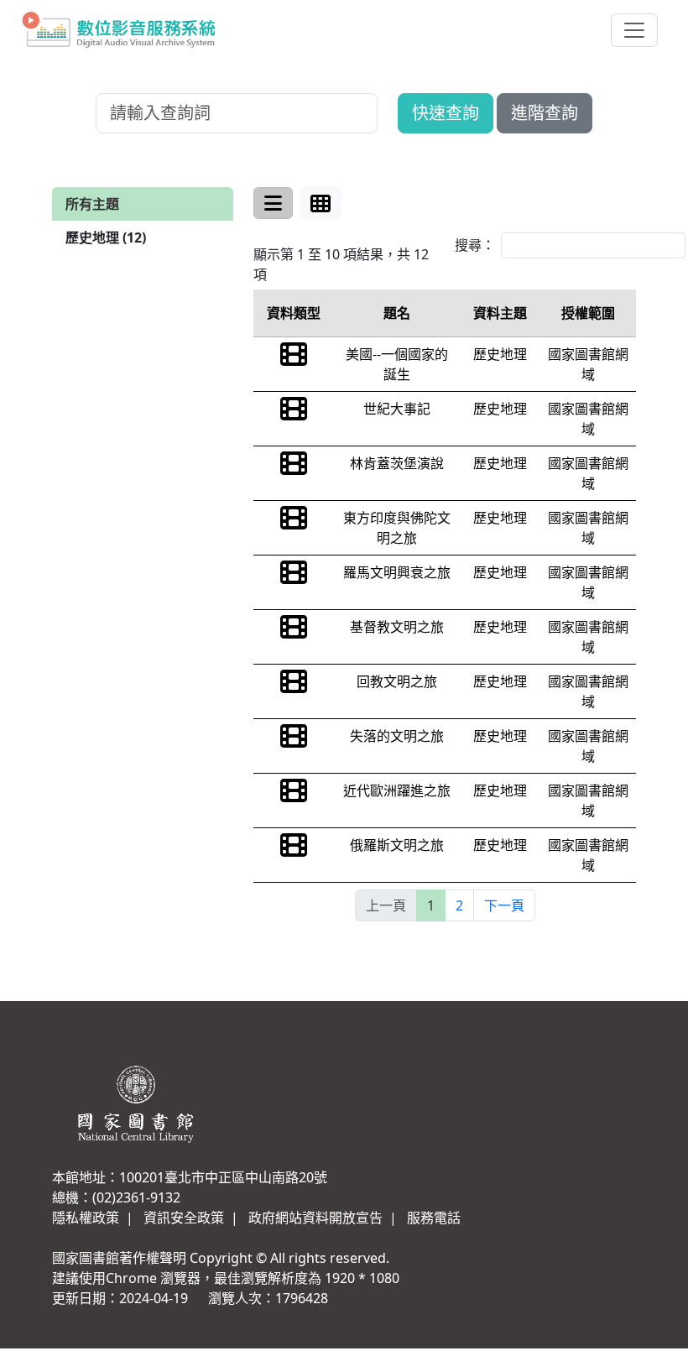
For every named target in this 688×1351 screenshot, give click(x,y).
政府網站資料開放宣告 (315, 1217)
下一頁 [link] (504, 905)
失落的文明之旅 (397, 736)
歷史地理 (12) (105, 237)
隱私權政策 (85, 1217)
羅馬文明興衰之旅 (397, 572)
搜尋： (475, 245)
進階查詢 (544, 113)
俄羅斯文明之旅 (397, 845)
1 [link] (431, 905)
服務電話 (434, 1217)
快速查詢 (445, 113)
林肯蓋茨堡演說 (397, 463)
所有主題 (92, 204)
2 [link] (459, 905)
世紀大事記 (396, 408)
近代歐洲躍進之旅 (397, 790)
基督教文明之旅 (397, 627)
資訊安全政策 (183, 1217)
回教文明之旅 (397, 681)
